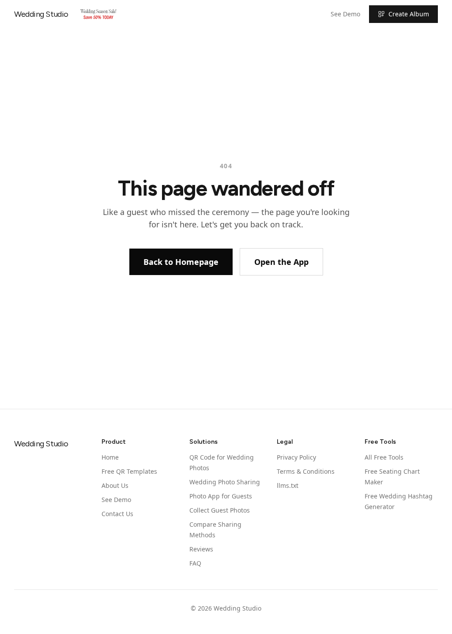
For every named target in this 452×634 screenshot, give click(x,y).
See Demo (345, 14)
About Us (115, 485)
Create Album (408, 14)
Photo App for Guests (220, 496)
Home (110, 457)
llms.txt (287, 485)
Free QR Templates (129, 471)
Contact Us (117, 513)
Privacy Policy (296, 457)
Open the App (281, 262)
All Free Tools (384, 457)
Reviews (201, 549)
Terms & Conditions (306, 471)
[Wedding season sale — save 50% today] (98, 14)
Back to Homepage (180, 262)
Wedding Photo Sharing (224, 482)
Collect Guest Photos (219, 510)
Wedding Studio (41, 14)
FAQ (195, 563)
